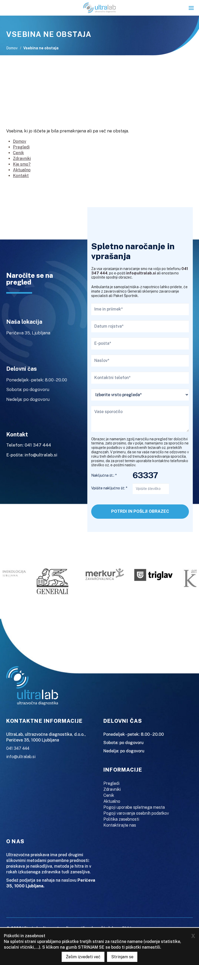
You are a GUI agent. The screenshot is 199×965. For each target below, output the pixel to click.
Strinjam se (122, 956)
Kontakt (21, 175)
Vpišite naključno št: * (109, 488)
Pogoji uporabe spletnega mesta (134, 807)
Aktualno (22, 169)
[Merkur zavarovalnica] (100, 573)
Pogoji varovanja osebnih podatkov (136, 813)
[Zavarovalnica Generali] (49, 580)
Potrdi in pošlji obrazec (140, 511)
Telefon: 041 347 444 (28, 445)
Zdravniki (22, 158)
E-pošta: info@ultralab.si (31, 454)
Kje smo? (22, 164)
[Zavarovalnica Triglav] (149, 574)
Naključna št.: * (104, 475)
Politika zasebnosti (121, 819)
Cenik (18, 152)
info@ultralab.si (141, 273)
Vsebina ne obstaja (41, 48)
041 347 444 (17, 748)
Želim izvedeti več (83, 956)
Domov (12, 48)
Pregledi (21, 147)
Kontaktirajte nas (119, 825)
